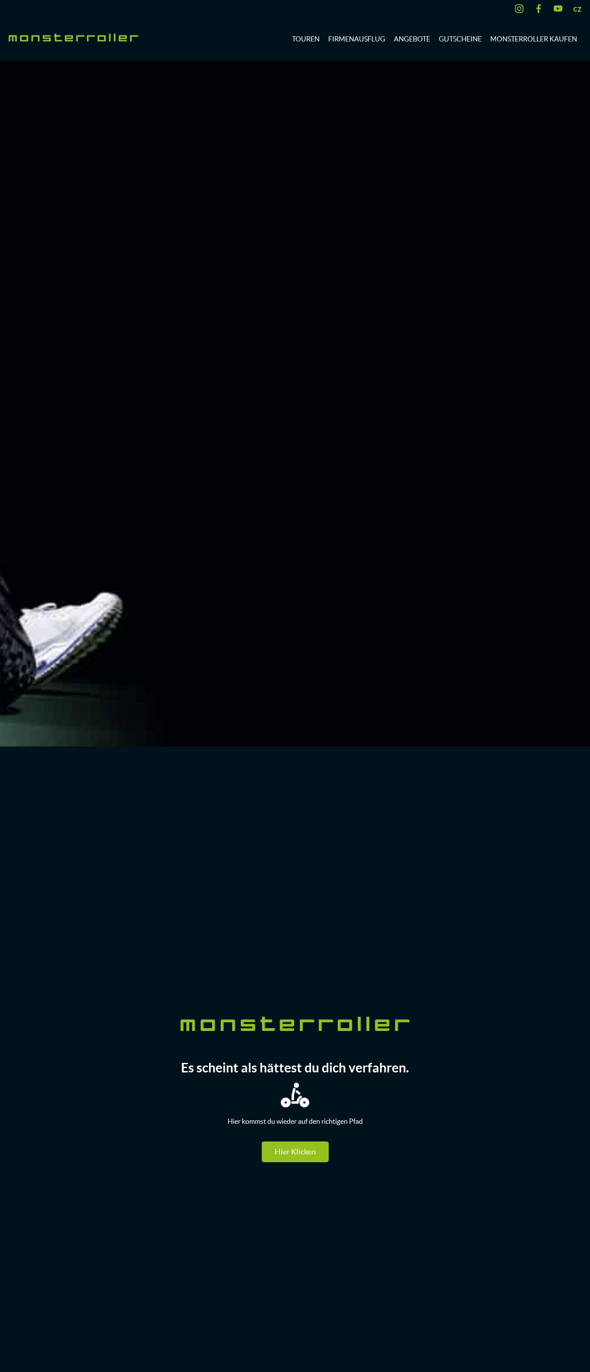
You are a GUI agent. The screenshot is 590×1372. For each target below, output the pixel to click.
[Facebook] (540, 8)
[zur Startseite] (73, 37)
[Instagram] (521, 8)
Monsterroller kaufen (533, 39)
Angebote (412, 39)
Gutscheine (460, 39)
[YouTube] (560, 8)
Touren (306, 39)
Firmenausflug (356, 39)
